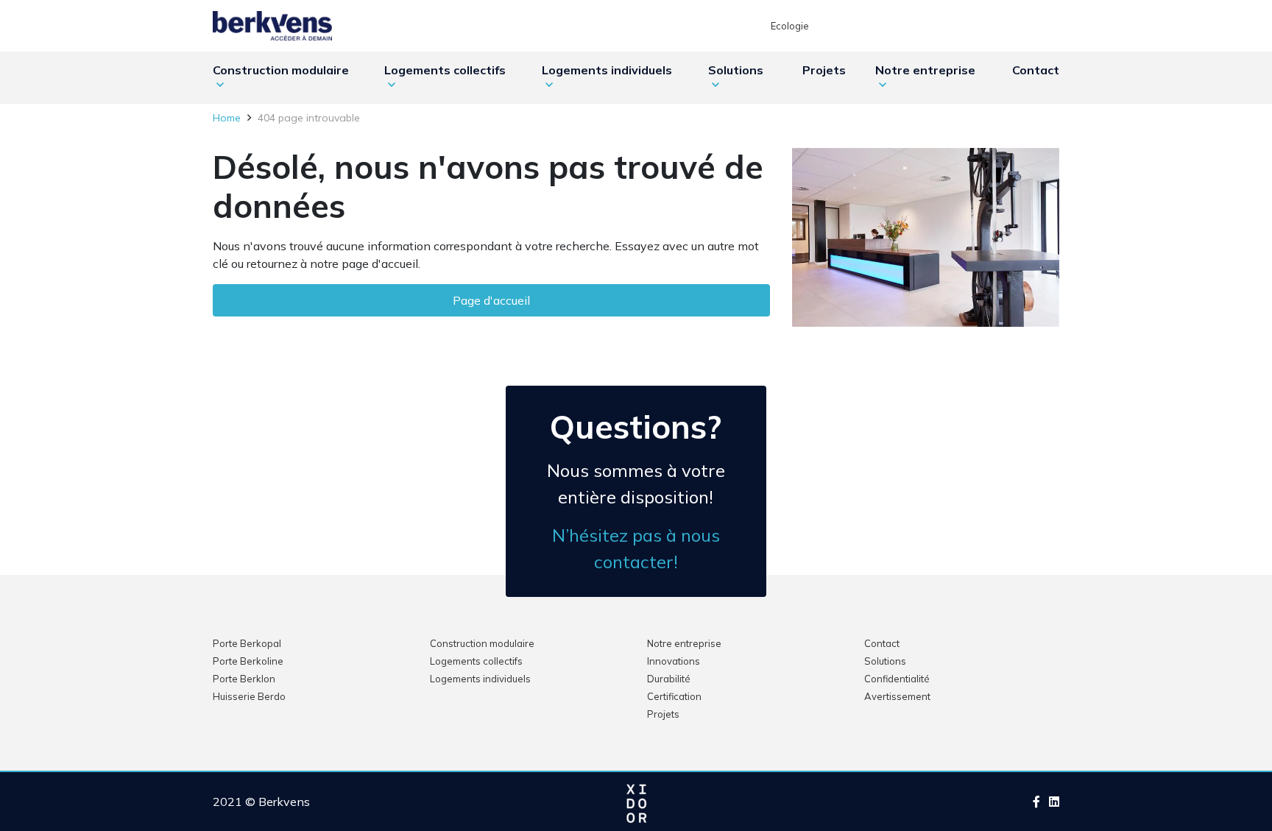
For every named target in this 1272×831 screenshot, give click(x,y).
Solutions (735, 70)
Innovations (673, 661)
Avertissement (897, 696)
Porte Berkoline (248, 661)
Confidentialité (897, 679)
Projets (824, 70)
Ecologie (790, 26)
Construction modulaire (281, 70)
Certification (674, 696)
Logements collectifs (445, 70)
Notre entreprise (925, 70)
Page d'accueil (491, 300)
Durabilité (668, 679)
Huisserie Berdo (249, 696)
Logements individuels (607, 70)
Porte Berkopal (247, 643)
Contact (1035, 70)
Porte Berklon (244, 679)
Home (228, 117)
